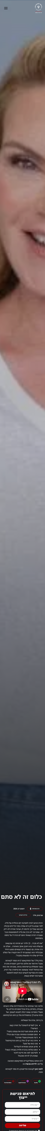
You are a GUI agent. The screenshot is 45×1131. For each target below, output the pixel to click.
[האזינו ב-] (39, 1081)
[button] (6, 8)
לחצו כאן (39, 1069)
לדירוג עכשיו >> (30, 1063)
